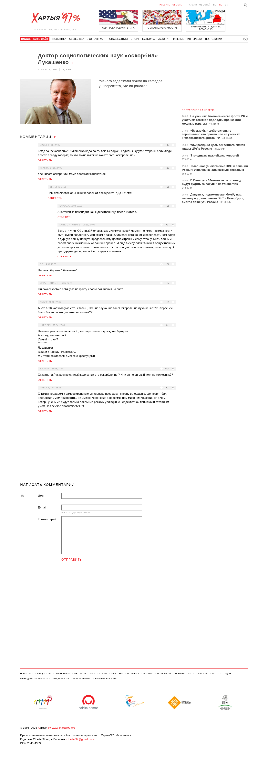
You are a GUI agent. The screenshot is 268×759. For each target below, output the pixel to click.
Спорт (135, 39)
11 (71, 63)
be (214, 5)
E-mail (42, 507)
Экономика (95, 39)
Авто (215, 673)
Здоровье (201, 673)
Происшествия (117, 39)
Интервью (194, 39)
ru (220, 5)
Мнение (178, 39)
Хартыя (55, 18)
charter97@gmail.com (80, 739)
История (164, 39)
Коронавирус (82, 678)
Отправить (71, 559)
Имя (41, 495)
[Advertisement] (98, 449)
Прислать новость (170, 5)
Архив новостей (200, 5)
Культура (148, 39)
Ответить (45, 160)
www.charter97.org (63, 727)
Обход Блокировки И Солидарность (44, 678)
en (226, 5)
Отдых (227, 673)
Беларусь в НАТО (106, 678)
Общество (76, 39)
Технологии (213, 39)
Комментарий (47, 519)
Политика (59, 39)
